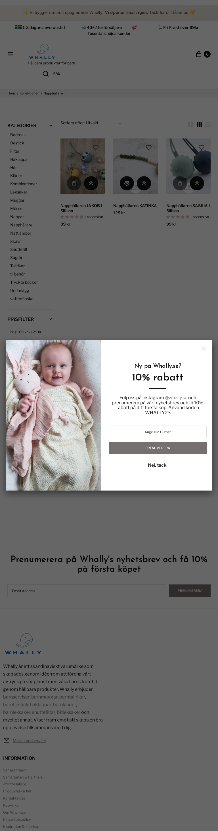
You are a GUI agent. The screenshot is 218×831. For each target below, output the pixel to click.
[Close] (203, 348)
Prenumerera (157, 448)
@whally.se (176, 397)
